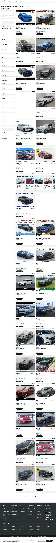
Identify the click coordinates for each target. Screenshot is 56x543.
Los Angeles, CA (39, 510)
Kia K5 (46, 530)
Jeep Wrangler (30, 526)
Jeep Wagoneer (31, 529)
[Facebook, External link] (47, 519)
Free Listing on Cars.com (23, 510)
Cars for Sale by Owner (6, 511)
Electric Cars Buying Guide (6, 516)
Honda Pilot (13, 530)
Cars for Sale (5, 4)
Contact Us (17, 536)
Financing (4, 518)
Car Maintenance (30, 514)
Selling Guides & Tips (22, 511)
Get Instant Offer (22, 508)
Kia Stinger (47, 529)
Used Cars (4, 507)
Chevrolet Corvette (39, 526)
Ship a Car (29, 510)
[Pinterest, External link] (52, 519)
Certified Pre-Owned (6, 510)
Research (17, 1)
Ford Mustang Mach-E (23, 530)
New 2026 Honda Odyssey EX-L (29, 187)
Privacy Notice (12, 539)
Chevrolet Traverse (39, 529)
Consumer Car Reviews (14, 507)
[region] (28, 540)
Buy (9, 1)
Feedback (44, 536)
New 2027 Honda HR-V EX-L (38, 186)
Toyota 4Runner (5, 532)
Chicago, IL (38, 507)
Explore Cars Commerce (48, 507)
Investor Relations (22, 536)
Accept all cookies (49, 540)
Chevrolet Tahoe (39, 530)
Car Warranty (30, 511)
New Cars (4, 508)
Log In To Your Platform (48, 508)
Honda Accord (13, 529)
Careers (28, 536)
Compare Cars (13, 510)
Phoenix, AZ (38, 511)
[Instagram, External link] (50, 519)
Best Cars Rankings (14, 511)
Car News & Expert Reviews (15, 508)
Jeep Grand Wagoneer (32, 530)
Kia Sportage (47, 526)
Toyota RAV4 (4, 526)
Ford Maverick (22, 526)
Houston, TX (38, 508)
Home (1, 4)
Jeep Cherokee (31, 532)
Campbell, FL (9, 4)
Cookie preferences (41, 540)
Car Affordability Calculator (32, 508)
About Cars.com (12, 536)
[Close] (55, 538)
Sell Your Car (21, 507)
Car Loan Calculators (31, 507)
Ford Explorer (22, 532)
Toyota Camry (5, 530)
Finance (21, 1)
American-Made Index (14, 514)
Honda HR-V (13, 532)
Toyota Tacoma (5, 529)
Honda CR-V (13, 526)
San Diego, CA (39, 517)
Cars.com (35, 539)
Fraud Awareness (39, 536)
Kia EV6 (47, 532)
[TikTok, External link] (46, 519)
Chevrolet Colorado (39, 532)
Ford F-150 (21, 529)
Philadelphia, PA (39, 514)
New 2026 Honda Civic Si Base (20, 187)
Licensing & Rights (32, 536)
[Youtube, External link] (49, 519)
